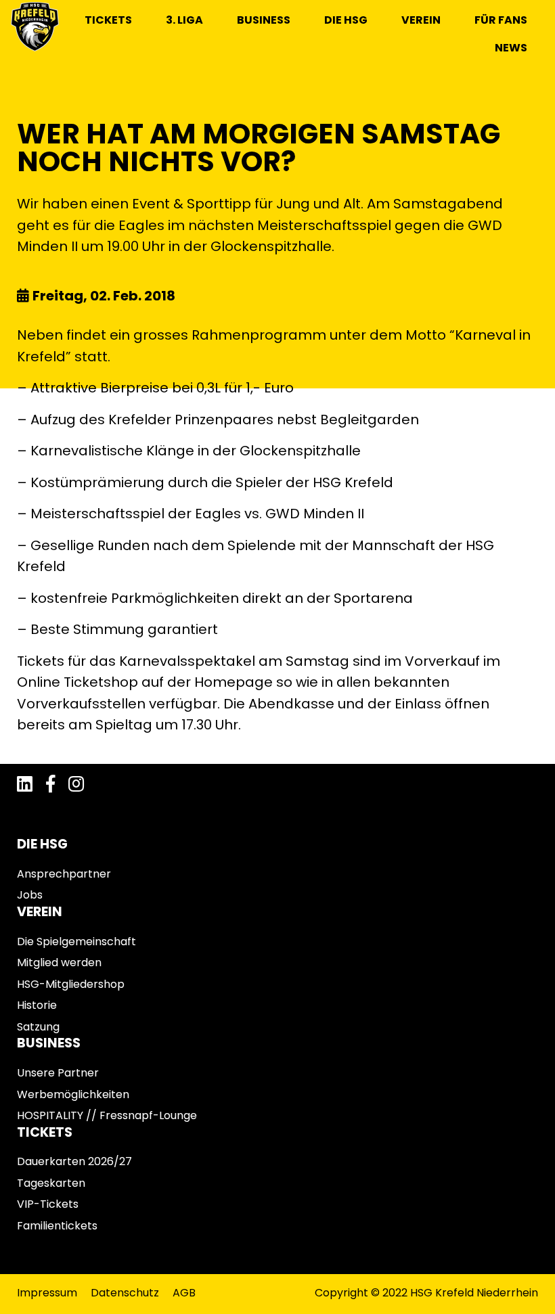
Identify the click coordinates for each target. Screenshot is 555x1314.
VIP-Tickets (48, 1204)
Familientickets (57, 1225)
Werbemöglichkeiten (73, 1094)
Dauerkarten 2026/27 (74, 1161)
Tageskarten (51, 1183)
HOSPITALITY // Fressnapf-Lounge (107, 1115)
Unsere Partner (58, 1073)
